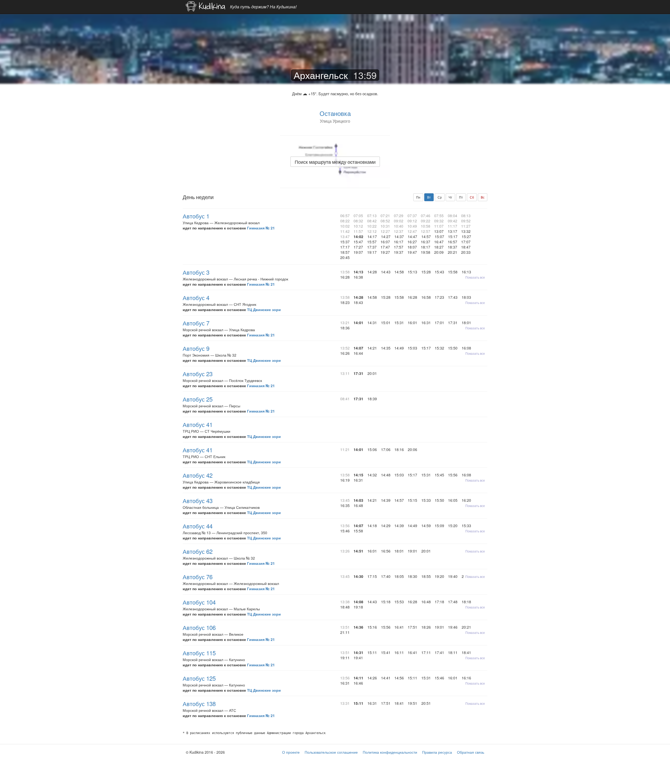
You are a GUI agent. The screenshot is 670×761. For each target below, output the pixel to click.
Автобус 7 (196, 323)
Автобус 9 (196, 348)
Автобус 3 (196, 272)
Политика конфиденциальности (390, 752)
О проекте (291, 752)
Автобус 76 (198, 576)
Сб (472, 197)
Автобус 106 (199, 627)
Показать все (475, 277)
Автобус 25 (198, 399)
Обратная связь (470, 752)
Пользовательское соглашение (331, 752)
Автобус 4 (196, 297)
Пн (418, 197)
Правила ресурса (437, 752)
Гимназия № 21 (261, 227)
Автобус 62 (198, 551)
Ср (440, 197)
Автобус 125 (199, 678)
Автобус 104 (199, 602)
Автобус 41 (198, 424)
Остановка (335, 113)
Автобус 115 (199, 653)
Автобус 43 (198, 500)
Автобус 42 (198, 475)
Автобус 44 (198, 526)
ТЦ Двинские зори (264, 309)
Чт (450, 197)
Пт (461, 197)
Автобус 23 (198, 373)
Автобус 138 (199, 703)
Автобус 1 (196, 216)
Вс (482, 197)
